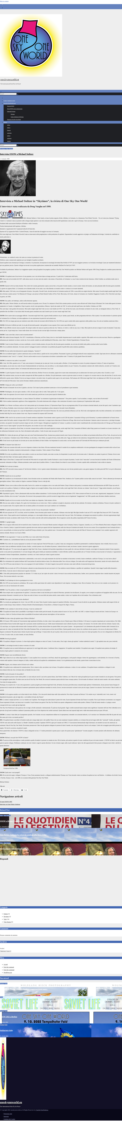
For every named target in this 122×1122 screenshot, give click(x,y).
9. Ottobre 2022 (4, 1022)
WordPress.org (8, 972)
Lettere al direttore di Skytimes (17, 117)
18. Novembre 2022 (5, 1008)
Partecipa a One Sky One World (14, 119)
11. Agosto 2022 (4, 1036)
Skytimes (13, 114)
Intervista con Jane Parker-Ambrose (10, 804)
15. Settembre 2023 (5, 994)
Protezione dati (8, 1114)
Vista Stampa (9, 148)
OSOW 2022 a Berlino (8, 1017)
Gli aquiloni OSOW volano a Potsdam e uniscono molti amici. (24, 989)
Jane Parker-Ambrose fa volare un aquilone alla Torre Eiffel (23, 835)
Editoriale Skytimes (11, 111)
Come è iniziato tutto (9, 100)
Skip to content (4, 1)
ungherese (9, 138)
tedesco (8, 127)
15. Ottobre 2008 (4, 854)
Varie (1, 815)
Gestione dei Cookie (9, 1119)
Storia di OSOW (10, 106)
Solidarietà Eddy (6, 1030)
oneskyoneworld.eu (9, 79)
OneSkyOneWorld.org (10, 103)
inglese (8, 125)
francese (9, 130)
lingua (5, 122)
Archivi (2, 948)
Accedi (6, 964)
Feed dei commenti (9, 970)
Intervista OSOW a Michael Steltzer (16, 154)
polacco (8, 135)
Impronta (6, 1116)
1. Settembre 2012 (4, 840)
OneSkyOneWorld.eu (42, 1110)
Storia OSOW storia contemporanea (14, 108)
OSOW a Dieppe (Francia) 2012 (12, 821)
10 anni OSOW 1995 (6, 801)
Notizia (6, 914)
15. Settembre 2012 (5, 826)
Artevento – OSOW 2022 (9, 1003)
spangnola (9, 133)
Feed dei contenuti (9, 967)
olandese (9, 141)
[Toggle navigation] (0, 91)
